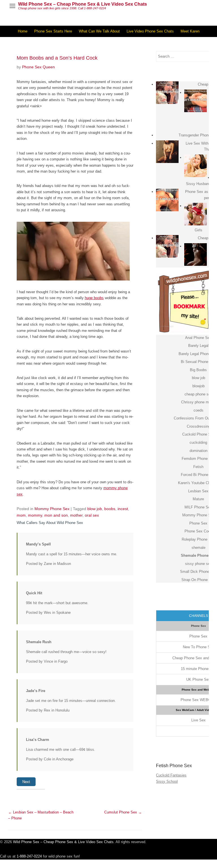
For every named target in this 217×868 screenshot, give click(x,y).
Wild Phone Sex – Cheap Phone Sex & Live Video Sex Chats (82, 4)
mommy (35, 515)
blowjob (198, 386)
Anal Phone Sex (198, 338)
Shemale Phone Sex (198, 555)
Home (22, 31)
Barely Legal (198, 345)
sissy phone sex (198, 564)
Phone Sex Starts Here (53, 31)
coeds (198, 410)
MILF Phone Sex (198, 507)
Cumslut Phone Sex (123, 812)
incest (123, 508)
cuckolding (198, 442)
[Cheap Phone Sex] (167, 92)
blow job (94, 508)
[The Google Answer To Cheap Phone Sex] (195, 254)
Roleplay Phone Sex (198, 539)
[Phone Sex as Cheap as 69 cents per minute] (167, 200)
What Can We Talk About (99, 31)
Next (26, 782)
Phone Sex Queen (38, 67)
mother (76, 515)
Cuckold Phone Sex (198, 434)
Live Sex (198, 720)
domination (198, 451)
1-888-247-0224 (29, 856)
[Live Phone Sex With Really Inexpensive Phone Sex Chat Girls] (195, 214)
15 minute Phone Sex (198, 669)
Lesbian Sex (198, 491)
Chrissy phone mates (198, 402)
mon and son (56, 515)
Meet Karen (190, 31)
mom (21, 515)
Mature (198, 499)
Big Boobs (198, 370)
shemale (198, 547)
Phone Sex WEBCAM (198, 700)
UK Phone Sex (198, 679)
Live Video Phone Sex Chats (150, 31)
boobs (109, 508)
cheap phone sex (198, 394)
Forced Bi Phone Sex (198, 475)
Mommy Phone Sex (52, 508)
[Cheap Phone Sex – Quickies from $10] (195, 101)
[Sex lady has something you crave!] (195, 166)
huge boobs (94, 298)
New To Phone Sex (198, 647)
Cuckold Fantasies (171, 775)
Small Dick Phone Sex (198, 571)
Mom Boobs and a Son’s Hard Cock (57, 58)
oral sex (92, 515)
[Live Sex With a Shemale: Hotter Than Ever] (167, 151)
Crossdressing (198, 426)
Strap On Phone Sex (198, 580)
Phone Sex (198, 523)
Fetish (198, 467)
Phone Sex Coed (198, 531)
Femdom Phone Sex (198, 458)
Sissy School (167, 781)
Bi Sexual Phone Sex (198, 362)
